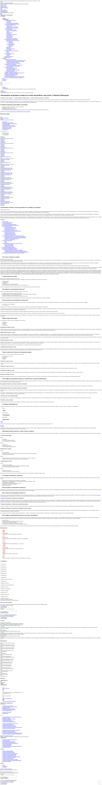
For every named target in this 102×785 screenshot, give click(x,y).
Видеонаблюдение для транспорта (11, 39)
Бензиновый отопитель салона (10, 233)
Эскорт (8, 55)
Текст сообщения (3, 611)
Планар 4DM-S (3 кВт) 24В (5, 184)
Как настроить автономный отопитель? (10, 248)
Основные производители (7, 240)
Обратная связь (3, 15)
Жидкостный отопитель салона (10, 228)
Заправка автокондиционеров (10, 59)
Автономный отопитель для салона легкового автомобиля (15, 236)
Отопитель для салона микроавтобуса (11, 238)
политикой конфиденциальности (11, 614)
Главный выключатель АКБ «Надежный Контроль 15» (12, 746)
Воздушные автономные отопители (11, 50)
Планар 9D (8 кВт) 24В (4, 203)
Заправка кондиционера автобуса (13, 62)
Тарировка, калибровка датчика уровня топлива (11, 756)
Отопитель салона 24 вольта (10, 232)
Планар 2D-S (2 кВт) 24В (5, 159)
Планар (8, 52)
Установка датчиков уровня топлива (11, 73)
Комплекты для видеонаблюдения (13, 40)
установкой (11, 102)
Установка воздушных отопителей (11, 71)
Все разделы (5, 121)
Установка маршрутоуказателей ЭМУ (9, 754)
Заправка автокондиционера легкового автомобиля (16, 60)
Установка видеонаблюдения (10, 75)
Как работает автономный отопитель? (9, 224)
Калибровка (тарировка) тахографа (13, 69)
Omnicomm (9, 54)
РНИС (4, 78)
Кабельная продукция (11, 48)
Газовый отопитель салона (9, 229)
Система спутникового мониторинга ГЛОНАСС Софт (14, 76)
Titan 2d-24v (2, 144)
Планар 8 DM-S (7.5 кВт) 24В (5, 193)
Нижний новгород (3, 684)
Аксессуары (9, 49)
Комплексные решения (7, 761)
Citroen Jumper (9, 32)
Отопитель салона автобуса (10, 239)
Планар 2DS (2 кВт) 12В (4, 165)
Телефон (2, 609)
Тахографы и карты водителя (10, 20)
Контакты (4, 80)
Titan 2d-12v (2, 139)
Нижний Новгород (3, 6)
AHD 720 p (11, 43)
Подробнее (2, 141)
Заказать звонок (9, 15)
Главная (4, 18)
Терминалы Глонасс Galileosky (12, 26)
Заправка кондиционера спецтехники (13, 63)
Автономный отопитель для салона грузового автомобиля (15, 237)
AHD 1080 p (11, 42)
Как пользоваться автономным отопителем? (11, 225)
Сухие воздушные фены (9, 244)
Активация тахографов (7, 719)
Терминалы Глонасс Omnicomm (12, 27)
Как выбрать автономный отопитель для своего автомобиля (13, 252)
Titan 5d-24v (2, 153)
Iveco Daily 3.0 (9, 35)
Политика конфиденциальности (6, 768)
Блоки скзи (9, 22)
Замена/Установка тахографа (8, 720)
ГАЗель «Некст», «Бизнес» (11, 29)
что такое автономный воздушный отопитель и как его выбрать (18, 111)
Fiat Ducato (9, 33)
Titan (7, 51)
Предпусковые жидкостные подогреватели (10, 743)
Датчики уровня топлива (9, 53)
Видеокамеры (9, 41)
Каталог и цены (5, 221)
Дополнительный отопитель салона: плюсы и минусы (12, 243)
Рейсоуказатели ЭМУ (6, 747)
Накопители (9, 47)
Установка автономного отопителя (9, 247)
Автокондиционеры (8, 28)
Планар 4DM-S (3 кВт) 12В (5, 179)
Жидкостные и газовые (9, 245)
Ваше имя (2, 608)
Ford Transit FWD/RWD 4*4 (12, 34)
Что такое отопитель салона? (8, 222)
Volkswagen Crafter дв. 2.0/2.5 (12, 38)
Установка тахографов (9, 67)
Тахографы (9, 21)
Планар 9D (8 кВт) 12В (4, 198)
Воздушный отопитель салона (10, 227)
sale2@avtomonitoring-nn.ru (7, 698)
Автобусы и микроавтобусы (12, 30)
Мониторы (9, 46)
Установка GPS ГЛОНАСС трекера (11, 74)
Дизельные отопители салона (10, 234)
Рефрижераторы (8, 57)
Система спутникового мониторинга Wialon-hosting (14, 77)
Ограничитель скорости (9, 56)
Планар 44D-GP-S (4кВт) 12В (5, 169)
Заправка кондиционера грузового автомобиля (15, 61)
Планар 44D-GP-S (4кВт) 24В (5, 174)
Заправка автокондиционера (8, 750)
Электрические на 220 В (9, 246)
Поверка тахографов (10, 70)
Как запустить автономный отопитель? (10, 249)
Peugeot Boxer (9, 37)
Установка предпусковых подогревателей (10, 753)
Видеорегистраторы (10, 44)
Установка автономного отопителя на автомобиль (14, 250)
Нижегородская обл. (4, 7)
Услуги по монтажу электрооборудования (10, 759)
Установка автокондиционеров (10, 64)
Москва (2, 683)
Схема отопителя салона (7, 223)
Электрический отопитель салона (11, 230)
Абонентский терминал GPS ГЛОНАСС (12, 24)
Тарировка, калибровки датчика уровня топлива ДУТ (14, 72)
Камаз (8, 31)
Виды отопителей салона (7, 226)
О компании (5, 79)
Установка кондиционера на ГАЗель (13, 66)
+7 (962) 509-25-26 (3, 606)
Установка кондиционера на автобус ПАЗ (14, 65)
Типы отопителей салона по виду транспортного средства (13, 235)
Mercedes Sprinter (10, 36)
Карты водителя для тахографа (12, 23)
